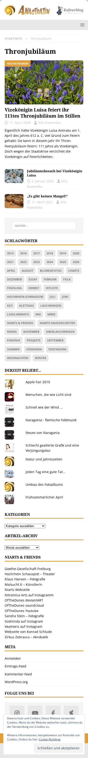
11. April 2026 (20, 122)
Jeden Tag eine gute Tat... (45, 472)
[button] (81, 24)
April (11, 271)
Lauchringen (50, 306)
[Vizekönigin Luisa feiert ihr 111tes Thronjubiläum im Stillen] (44, 82)
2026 (76, 262)
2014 (10, 253)
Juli (52, 297)
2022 (23, 262)
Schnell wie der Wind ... (44, 407)
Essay (33, 279)
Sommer (13, 349)
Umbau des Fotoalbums (44, 484)
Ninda (12, 332)
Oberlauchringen (60, 332)
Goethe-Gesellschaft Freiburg (28, 569)
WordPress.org (16, 682)
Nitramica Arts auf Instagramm (29, 595)
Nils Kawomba (49, 122)
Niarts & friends (20, 323)
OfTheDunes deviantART (24, 600)
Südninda (34, 349)
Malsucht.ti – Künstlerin (23, 584)
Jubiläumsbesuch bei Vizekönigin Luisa (54, 173)
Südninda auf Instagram (24, 621)
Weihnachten (17, 358)
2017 (36, 253)
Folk (67, 279)
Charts (73, 271)
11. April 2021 (42, 202)
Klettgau (26, 306)
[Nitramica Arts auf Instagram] (17, 713)
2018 (49, 253)
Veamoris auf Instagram (23, 626)
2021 (10, 262)
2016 (23, 253)
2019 (63, 253)
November (31, 332)
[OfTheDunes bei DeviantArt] (71, 713)
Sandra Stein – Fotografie (24, 616)
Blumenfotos (51, 271)
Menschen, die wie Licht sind (48, 394)
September (55, 340)
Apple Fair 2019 (38, 382)
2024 (49, 262)
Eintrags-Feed (15, 666)
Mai (38, 314)
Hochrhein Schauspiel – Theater (30, 574)
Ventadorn (57, 349)
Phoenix (13, 340)
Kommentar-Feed (18, 674)
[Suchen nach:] (44, 226)
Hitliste (52, 288)
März (51, 314)
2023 (36, 262)
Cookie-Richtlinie (50, 739)
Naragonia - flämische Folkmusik (51, 420)
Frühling (14, 288)
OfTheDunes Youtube (21, 611)
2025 (63, 262)
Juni (65, 297)
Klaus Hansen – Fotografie (25, 579)
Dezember (14, 279)
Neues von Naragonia (43, 432)
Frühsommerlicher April (44, 497)
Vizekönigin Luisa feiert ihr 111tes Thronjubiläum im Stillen (42, 113)
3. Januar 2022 (42, 181)
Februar (50, 279)
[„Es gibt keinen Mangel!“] (14, 201)
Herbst (33, 288)
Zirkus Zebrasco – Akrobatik (26, 637)
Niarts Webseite (17, 589)
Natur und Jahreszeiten (44, 459)
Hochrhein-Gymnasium (25, 297)
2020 (76, 253)
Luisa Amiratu (18, 314)
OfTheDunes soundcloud (24, 605)
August (27, 271)
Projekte (34, 340)
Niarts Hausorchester (57, 323)
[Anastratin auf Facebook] (53, 713)
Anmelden (13, 658)
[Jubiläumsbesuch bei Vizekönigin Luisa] (14, 176)
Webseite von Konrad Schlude (28, 631)
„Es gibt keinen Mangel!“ (47, 196)
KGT (10, 306)
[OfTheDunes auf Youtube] (35, 713)
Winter (40, 358)
